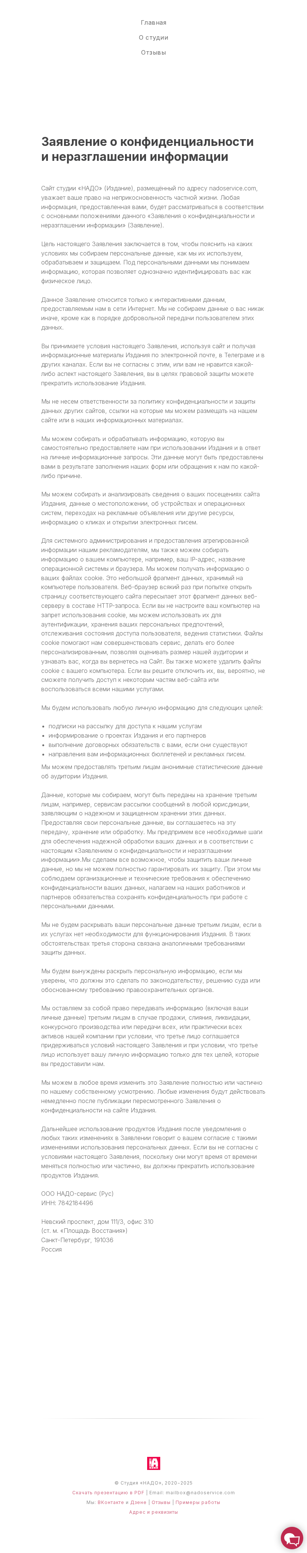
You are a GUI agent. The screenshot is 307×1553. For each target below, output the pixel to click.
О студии (153, 37)
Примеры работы (198, 1502)
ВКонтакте (111, 1502)
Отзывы (153, 52)
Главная (154, 22)
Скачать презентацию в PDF (108, 1492)
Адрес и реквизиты (153, 1512)
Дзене (138, 1502)
